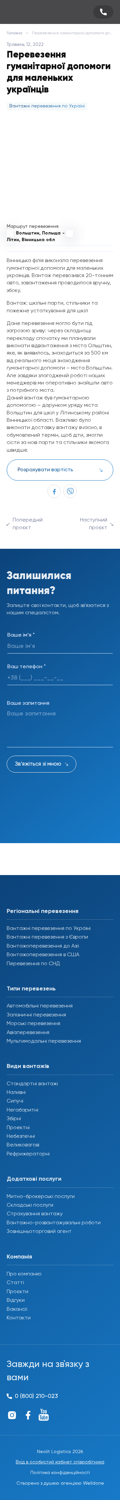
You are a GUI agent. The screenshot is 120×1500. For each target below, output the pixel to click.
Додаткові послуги (34, 1179)
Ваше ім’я (21, 635)
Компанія (19, 1257)
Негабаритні (22, 1110)
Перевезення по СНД (33, 964)
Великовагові (23, 1145)
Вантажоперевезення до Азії (43, 946)
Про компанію (24, 1274)
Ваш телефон (26, 667)
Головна (14, 33)
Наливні (16, 1092)
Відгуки (16, 1300)
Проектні (18, 1127)
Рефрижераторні (28, 1154)
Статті (15, 1282)
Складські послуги (30, 1205)
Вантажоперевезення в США (43, 955)
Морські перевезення (33, 1023)
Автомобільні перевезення (40, 1006)
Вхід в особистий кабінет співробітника (60, 1462)
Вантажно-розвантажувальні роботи (54, 1223)
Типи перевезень (31, 989)
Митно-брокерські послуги (41, 1196)
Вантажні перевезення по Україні (49, 928)
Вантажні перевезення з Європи (47, 937)
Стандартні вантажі (32, 1084)
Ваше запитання (28, 703)
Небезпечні (21, 1136)
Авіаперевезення (28, 1032)
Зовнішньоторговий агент (39, 1231)
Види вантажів (28, 1066)
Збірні (14, 1119)
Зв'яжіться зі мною (38, 764)
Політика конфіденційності (60, 1472)
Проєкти (17, 1291)
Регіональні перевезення (42, 911)
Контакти (19, 1318)
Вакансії (17, 1309)
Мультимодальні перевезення (44, 1041)
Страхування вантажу (35, 1214)
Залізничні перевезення (36, 1015)
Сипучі (15, 1101)
